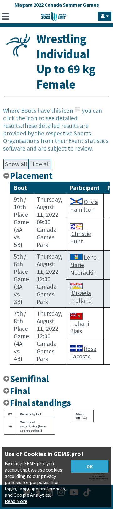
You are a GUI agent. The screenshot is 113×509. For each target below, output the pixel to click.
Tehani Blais (79, 327)
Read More (16, 501)
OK (89, 466)
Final (20, 391)
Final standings (40, 403)
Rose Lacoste (83, 352)
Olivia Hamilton (84, 205)
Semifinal (29, 379)
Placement (31, 175)
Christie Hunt (80, 237)
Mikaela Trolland (81, 296)
